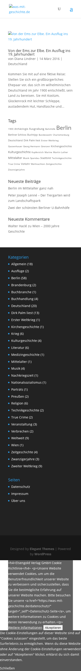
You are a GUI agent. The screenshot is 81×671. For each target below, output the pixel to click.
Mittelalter (15, 158)
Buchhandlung (22, 299)
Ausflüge (17, 271)
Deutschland (17, 64)
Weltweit (17, 438)
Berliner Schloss (17, 134)
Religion (17, 403)
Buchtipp (32, 134)
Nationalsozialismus (26, 382)
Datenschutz (20, 486)
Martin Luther (60, 152)
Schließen (7, 668)
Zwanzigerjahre (16, 169)
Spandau (34, 158)
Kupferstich (38, 152)
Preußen (17, 396)
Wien (15, 445)
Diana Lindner (25, 59)
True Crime (14, 163)
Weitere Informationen (25, 627)
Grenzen (45, 146)
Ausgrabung (36, 129)
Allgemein (18, 264)
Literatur (17, 347)
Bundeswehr (45, 134)
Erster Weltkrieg (49, 140)
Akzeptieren (53, 628)
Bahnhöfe (50, 128)
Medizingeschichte (25, 354)
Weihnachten (38, 163)
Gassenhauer (15, 146)
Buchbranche (21, 292)
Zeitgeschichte (54, 163)
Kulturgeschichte (19, 152)
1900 (11, 128)
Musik (26, 158)
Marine (48, 152)
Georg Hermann (31, 146)
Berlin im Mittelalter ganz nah (30, 188)
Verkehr (25, 163)
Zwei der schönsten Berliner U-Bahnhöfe (39, 208)
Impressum (19, 493)
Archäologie (21, 128)
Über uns (18, 501)
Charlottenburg (61, 134)
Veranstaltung (21, 424)
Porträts (17, 389)
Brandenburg (21, 285)
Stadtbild (45, 158)
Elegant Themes (42, 549)
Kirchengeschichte (61, 146)
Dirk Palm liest (32, 140)
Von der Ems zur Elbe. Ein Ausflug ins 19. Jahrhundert (39, 52)
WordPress (42, 554)
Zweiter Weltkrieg (24, 466)
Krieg (15, 333)
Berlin (63, 127)
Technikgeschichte (62, 158)
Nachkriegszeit (22, 375)
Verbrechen (20, 431)
